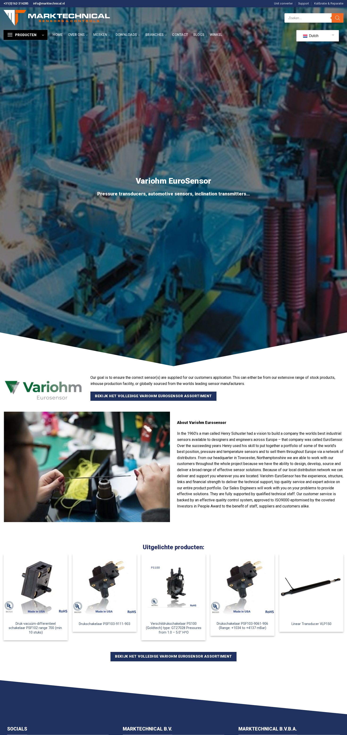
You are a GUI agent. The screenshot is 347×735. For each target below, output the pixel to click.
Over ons (76, 35)
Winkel (216, 35)
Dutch (313, 36)
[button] (25, 35)
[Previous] (3, 599)
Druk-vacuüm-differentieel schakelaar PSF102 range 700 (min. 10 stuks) (36, 628)
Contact (180, 35)
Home (58, 35)
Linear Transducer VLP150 (311, 624)
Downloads (126, 35)
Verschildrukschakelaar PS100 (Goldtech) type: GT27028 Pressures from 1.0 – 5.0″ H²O (173, 628)
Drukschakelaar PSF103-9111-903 (104, 624)
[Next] (343, 599)
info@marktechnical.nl (49, 3)
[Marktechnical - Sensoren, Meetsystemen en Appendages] (57, 18)
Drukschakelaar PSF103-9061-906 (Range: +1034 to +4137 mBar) (242, 626)
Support (303, 3)
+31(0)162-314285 (16, 3)
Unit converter (283, 3)
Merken (100, 35)
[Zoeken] (337, 18)
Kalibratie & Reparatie (328, 3)
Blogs (198, 35)
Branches (154, 35)
